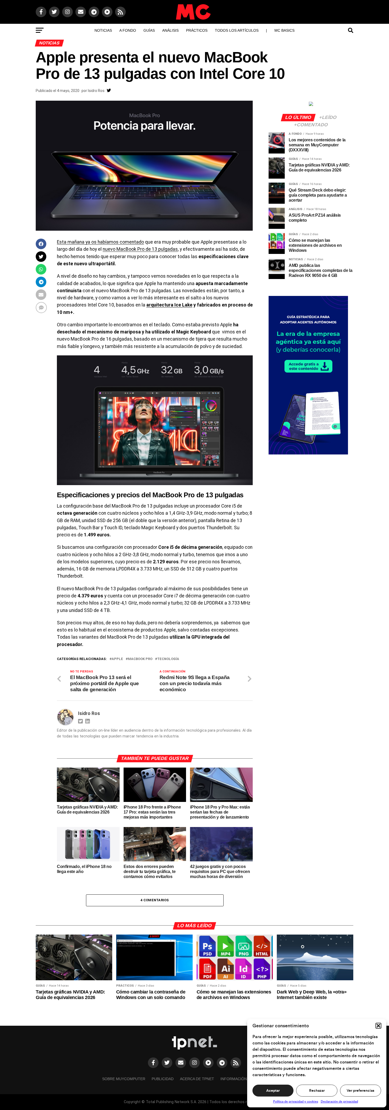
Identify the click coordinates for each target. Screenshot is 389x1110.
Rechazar (317, 1091)
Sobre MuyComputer (123, 1079)
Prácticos (196, 30)
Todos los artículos (237, 30)
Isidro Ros (96, 91)
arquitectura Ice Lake (169, 305)
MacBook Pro (140, 659)
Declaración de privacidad (339, 1101)
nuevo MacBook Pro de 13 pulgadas (140, 249)
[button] (378, 1025)
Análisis (170, 30)
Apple (117, 659)
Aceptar (273, 1091)
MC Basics (284, 30)
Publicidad (163, 1079)
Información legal (240, 1079)
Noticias (103, 30)
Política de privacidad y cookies (295, 1101)
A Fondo (127, 30)
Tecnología (168, 659)
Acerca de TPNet (197, 1079)
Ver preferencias (360, 1091)
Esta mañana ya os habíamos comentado (100, 242)
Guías (149, 30)
